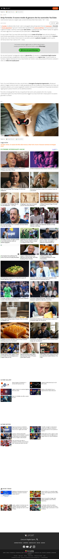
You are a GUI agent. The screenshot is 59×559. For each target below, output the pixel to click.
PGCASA (25, 552)
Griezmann (49, 26)
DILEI (40, 552)
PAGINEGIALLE (12, 552)
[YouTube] (27, 547)
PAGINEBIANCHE (31, 552)
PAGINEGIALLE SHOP (20, 552)
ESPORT (4, 14)
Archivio (43, 542)
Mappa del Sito (32, 542)
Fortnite (4, 26)
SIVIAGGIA (44, 552)
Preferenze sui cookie (38, 555)
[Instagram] (34, 547)
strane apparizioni (7, 28)
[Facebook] (24, 547)
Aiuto (44, 555)
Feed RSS (38, 542)
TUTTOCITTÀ (37, 552)
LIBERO (4, 552)
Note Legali (21, 555)
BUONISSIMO (53, 552)
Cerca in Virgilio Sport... (28, 539)
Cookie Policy (30, 555)
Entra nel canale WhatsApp (30, 50)
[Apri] (1, 8)
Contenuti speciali (18, 542)
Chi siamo (15, 555)
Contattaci (25, 542)
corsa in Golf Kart (39, 28)
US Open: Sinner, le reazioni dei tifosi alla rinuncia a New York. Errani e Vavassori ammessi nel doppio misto (28, 145)
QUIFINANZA (48, 552)
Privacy (25, 555)
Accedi (55, 8)
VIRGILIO (7, 552)
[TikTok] (30, 547)
